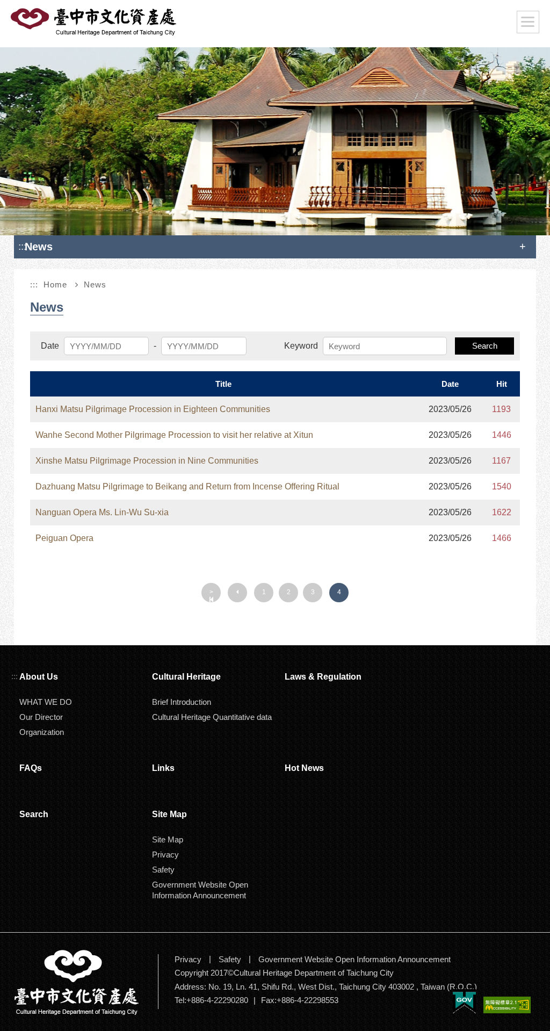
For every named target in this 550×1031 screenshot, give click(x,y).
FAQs (30, 768)
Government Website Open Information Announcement (200, 890)
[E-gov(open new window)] (464, 1002)
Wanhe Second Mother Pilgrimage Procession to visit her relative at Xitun (174, 434)
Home (55, 284)
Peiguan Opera (64, 538)
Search (484, 345)
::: (22, 246)
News (95, 284)
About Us (38, 676)
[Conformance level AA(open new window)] (507, 1006)
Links (163, 768)
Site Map (167, 839)
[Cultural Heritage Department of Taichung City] (85, 982)
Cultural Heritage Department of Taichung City (94, 22)
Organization (41, 732)
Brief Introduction (181, 701)
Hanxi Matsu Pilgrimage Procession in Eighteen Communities (152, 409)
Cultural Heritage (186, 676)
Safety (163, 869)
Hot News (304, 768)
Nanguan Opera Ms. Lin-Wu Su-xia (102, 512)
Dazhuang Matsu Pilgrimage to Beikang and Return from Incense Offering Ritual (187, 486)
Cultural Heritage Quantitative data (212, 717)
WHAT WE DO (45, 701)
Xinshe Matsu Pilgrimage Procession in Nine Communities (146, 460)
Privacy (165, 854)
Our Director (41, 717)
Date (50, 345)
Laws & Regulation (323, 676)
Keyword (301, 345)
